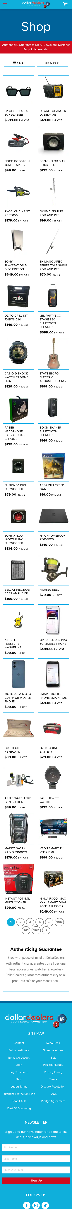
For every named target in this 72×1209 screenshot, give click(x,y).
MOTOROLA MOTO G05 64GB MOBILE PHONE (18, 693)
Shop (19, 1075)
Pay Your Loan (19, 1067)
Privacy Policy (53, 1067)
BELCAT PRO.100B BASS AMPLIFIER (17, 587)
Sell (53, 1053)
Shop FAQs (19, 1096)
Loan (19, 1060)
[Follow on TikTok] (45, 1200)
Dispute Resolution (53, 1082)
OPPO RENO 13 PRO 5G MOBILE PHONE (53, 637)
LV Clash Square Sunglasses (18, 108)
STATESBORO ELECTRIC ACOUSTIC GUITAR (53, 372)
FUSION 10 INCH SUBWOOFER (16, 482)
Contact (19, 1038)
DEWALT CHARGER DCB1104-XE (53, 108)
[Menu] (5, 5)
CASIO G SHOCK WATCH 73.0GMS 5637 (17, 372)
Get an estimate (18, 1045)
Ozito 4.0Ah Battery (49, 745)
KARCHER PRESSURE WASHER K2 (13, 639)
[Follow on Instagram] (36, 1200)
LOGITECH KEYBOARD (12, 745)
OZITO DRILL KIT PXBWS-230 (16, 313)
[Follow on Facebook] (26, 1200)
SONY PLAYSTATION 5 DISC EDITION (16, 260)
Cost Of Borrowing (19, 1103)
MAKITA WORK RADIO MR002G (16, 845)
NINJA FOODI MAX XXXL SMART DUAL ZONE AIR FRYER (53, 898)
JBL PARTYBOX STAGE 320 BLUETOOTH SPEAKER (50, 316)
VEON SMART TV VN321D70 (52, 845)
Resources (53, 1038)
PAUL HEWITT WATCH (49, 795)
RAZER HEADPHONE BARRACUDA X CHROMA (15, 428)
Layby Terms (19, 1082)
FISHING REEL (49, 585)
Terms (53, 1075)
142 (36, 925)
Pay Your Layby (53, 1060)
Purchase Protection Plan (19, 1089)
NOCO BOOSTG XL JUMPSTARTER (18, 158)
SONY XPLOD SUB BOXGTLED (52, 158)
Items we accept (19, 1053)
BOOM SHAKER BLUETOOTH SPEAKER (50, 426)
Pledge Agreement (53, 1096)
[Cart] (65, 4)
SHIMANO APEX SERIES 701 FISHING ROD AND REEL (53, 260)
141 (26, 925)
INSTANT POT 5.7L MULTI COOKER (17, 896)
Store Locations (53, 1045)
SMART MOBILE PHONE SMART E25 (53, 691)
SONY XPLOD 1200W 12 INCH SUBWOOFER (15, 534)
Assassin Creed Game (52, 482)
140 (59, 917)
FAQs (53, 1089)
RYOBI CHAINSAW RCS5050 (17, 208)
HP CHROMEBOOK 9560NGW (53, 533)
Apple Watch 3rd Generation (18, 795)
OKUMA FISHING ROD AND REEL (51, 208)
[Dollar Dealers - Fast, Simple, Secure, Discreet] (36, 4)
